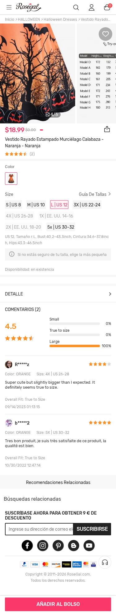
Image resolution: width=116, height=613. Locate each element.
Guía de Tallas (92, 194)
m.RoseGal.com (32, 7)
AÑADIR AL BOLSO (58, 604)
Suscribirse (92, 529)
